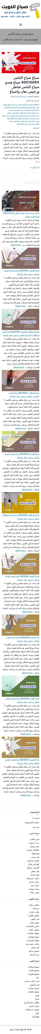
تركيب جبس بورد (32, 944)
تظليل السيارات (32, 940)
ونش (37, 995)
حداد (37, 977)
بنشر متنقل (34, 846)
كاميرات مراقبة (33, 867)
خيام (37, 1013)
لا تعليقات (36, 128)
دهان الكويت (30, 100)
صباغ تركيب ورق (25, 110)
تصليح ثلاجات (34, 970)
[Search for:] (20, 183)
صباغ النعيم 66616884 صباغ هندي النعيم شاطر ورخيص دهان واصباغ (22, 639)
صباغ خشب (14, 113)
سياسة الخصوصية (32, 822)
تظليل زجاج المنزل (31, 1002)
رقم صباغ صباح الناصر (28, 107)
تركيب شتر (34, 885)
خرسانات (35, 908)
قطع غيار (35, 1016)
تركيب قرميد (34, 1006)
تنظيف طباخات (33, 933)
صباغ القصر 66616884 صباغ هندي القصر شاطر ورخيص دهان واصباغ (22, 700)
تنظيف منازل (34, 905)
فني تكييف (35, 919)
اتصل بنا (36, 818)
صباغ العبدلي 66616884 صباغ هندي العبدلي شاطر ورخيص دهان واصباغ (21, 272)
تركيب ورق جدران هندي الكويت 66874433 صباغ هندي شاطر (21, 215)
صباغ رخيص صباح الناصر (27, 116)
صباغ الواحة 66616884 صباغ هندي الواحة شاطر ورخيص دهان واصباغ (22, 578)
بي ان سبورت (33, 843)
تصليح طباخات (33, 937)
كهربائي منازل (33, 864)
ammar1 (31, 96)
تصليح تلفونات (33, 974)
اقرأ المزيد (35, 167)
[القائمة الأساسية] (20, 25)
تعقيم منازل (34, 922)
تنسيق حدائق (34, 951)
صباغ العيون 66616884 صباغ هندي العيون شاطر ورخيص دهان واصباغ (22, 761)
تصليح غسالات (33, 967)
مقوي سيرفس (33, 860)
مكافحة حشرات (32, 850)
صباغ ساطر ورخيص (12, 116)
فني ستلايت (34, 839)
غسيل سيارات (33, 988)
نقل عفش (35, 871)
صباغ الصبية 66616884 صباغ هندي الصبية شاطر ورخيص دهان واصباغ (22, 456)
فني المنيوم (34, 985)
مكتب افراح (34, 912)
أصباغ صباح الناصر (27, 104)
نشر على (19, 96)
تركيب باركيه (34, 882)
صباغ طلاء (14, 118)
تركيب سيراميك (32, 878)
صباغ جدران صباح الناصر (27, 113)
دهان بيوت (18, 104)
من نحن (36, 827)
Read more (16, 244)
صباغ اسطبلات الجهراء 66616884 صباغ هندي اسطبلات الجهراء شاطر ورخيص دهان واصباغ (20, 333)
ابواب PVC (34, 892)
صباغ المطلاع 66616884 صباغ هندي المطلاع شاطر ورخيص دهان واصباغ (21, 517)
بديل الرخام (34, 954)
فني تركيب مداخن (31, 981)
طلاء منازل (20, 124)
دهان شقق (11, 104)
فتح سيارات (34, 875)
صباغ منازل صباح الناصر (27, 121)
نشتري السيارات (32, 926)
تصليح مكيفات (33, 992)
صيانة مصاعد (34, 889)
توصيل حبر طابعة (32, 1009)
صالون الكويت (33, 915)
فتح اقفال (35, 853)
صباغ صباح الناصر (23, 118)
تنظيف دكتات (34, 930)
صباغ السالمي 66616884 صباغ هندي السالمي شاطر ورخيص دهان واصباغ (24, 394)
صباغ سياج (32, 118)
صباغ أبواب (16, 107)
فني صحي (35, 857)
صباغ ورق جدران (29, 124)
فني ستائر (35, 947)
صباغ (37, 999)
